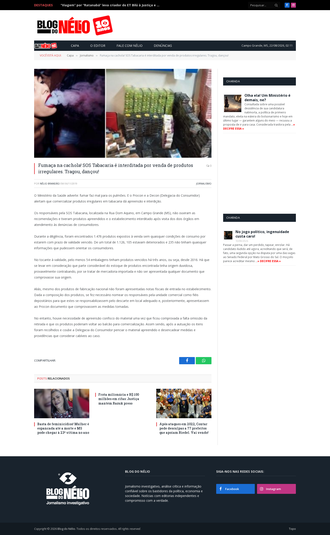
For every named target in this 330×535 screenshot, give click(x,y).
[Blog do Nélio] (74, 25)
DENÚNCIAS (163, 45)
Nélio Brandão (50, 183)
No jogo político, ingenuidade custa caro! (262, 234)
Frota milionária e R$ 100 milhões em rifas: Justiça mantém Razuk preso (118, 398)
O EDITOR (97, 45)
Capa (75, 45)
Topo (292, 529)
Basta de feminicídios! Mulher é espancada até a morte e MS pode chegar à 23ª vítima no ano (111, 5)
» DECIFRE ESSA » (269, 261)
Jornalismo (203, 183)
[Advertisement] (213, 25)
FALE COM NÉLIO (130, 45)
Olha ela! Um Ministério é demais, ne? (267, 97)
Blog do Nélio (66, 529)
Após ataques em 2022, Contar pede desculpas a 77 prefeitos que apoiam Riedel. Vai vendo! (184, 428)
